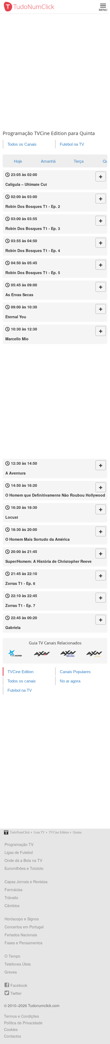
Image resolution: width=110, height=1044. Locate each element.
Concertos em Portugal (24, 926)
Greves (11, 972)
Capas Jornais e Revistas (26, 881)
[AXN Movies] (68, 654)
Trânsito (11, 897)
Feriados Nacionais (21, 934)
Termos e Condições (21, 1016)
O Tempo (12, 956)
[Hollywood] (15, 654)
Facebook (18, 985)
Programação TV (19, 844)
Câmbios (12, 905)
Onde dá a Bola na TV (23, 860)
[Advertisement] (55, 70)
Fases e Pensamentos (23, 942)
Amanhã (48, 161)
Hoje (18, 161)
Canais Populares (75, 671)
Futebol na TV (72, 144)
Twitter (16, 993)
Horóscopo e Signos (22, 918)
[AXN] (42, 654)
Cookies (11, 1029)
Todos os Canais (22, 144)
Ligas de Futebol (19, 852)
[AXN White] (94, 654)
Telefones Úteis (18, 964)
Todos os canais (21, 681)
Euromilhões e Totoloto (24, 868)
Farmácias (13, 889)
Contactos (12, 1036)
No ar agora (70, 681)
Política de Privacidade (23, 1022)
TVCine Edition (20, 671)
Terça (79, 161)
